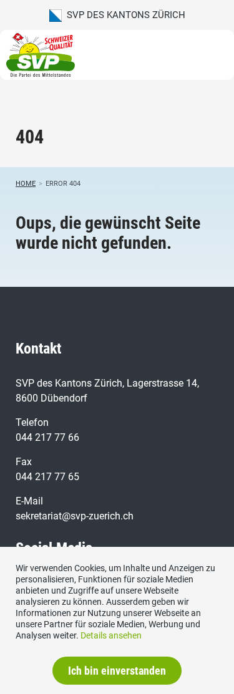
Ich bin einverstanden (117, 670)
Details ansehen (111, 635)
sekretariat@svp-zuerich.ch (75, 516)
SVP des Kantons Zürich (123, 15)
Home (26, 184)
